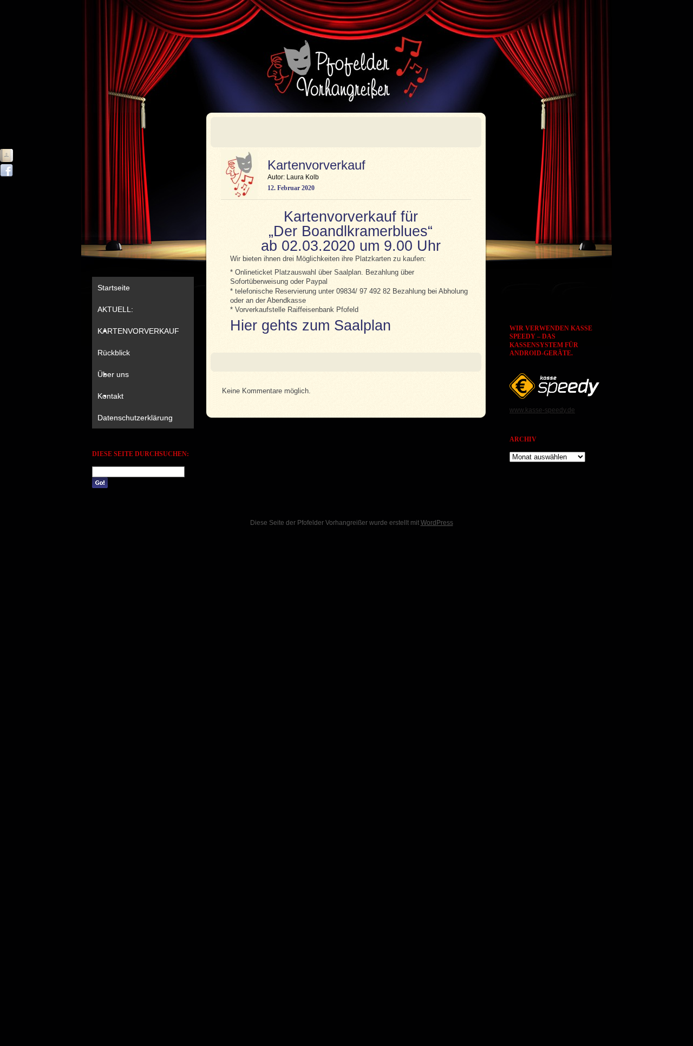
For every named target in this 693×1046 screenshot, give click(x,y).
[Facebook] (6, 170)
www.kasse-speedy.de (542, 410)
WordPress (437, 523)
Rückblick (113, 352)
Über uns (113, 374)
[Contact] (6, 155)
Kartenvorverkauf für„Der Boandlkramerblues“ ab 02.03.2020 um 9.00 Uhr (351, 231)
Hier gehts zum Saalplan (310, 325)
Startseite (113, 287)
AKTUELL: (115, 309)
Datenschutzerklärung (135, 417)
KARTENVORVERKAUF (138, 331)
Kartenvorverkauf (316, 165)
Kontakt (110, 396)
